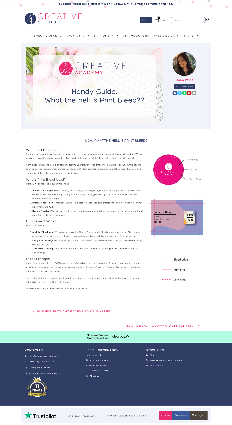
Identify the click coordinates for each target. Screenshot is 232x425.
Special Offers (47, 35)
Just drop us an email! (76, 288)
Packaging (75, 35)
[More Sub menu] (197, 35)
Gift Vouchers (136, 35)
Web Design (164, 35)
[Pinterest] (189, 93)
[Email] (193, 93)
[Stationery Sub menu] (117, 35)
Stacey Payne (184, 79)
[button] (208, 21)
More (189, 35)
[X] (179, 93)
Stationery (104, 35)
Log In (146, 20)
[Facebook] (175, 93)
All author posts (184, 87)
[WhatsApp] (184, 93)
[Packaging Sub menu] (88, 35)
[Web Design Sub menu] (178, 35)
